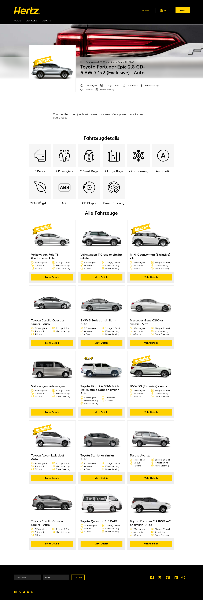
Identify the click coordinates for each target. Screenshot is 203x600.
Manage (145, 10)
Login (182, 10)
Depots (46, 20)
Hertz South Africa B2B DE (92, 61)
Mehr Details (52, 277)
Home (17, 20)
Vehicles (31, 20)
